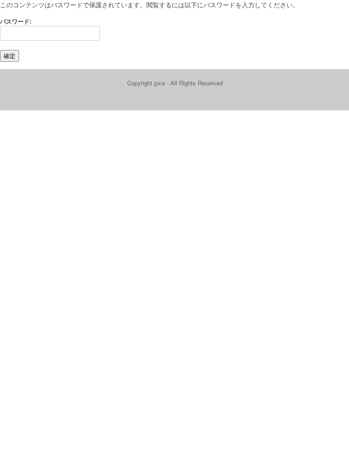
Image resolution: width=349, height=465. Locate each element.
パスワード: (15, 21)
